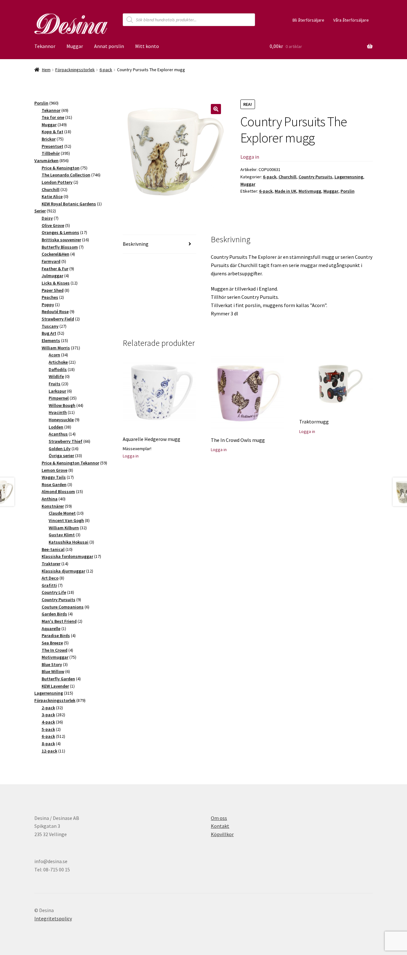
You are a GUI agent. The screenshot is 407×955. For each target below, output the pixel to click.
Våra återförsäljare (351, 20)
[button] (216, 109)
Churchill (287, 177)
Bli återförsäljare (308, 20)
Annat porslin (109, 46)
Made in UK (285, 191)
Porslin (348, 191)
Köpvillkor (222, 834)
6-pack (106, 69)
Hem (46, 69)
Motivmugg (310, 191)
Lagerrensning (349, 177)
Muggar (74, 46)
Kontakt (220, 826)
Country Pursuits (315, 177)
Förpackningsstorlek (75, 69)
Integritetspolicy (53, 918)
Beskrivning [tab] (135, 244)
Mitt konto (147, 46)
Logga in (249, 157)
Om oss (219, 818)
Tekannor (44, 46)
